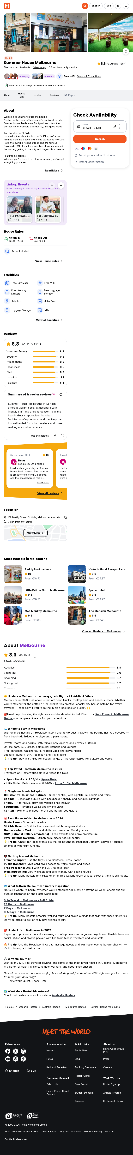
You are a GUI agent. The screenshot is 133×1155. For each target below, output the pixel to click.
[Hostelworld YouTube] (7, 1059)
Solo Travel (81, 1084)
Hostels (51, 1050)
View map (39, 67)
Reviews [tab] (54, 95)
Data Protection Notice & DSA (21, 1131)
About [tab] (7, 95)
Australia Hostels (63, 995)
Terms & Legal (48, 1131)
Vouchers (76, 1131)
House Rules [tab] (21, 95)
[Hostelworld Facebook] (7, 1051)
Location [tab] (37, 95)
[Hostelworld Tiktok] (23, 1059)
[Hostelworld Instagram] (23, 1051)
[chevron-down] (35, 658)
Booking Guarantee (85, 1067)
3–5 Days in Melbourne (19, 912)
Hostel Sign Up (111, 1084)
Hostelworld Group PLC (113, 1050)
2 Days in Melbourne (17, 908)
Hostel (8, 58)
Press (106, 1058)
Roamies (79, 1101)
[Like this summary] (55, 436)
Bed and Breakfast (57, 1067)
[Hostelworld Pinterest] (15, 1059)
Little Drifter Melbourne (71, 783)
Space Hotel (49, 779)
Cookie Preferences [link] (16, 1139)
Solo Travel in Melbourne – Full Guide (29, 900)
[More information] (61, 394)
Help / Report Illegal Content (58, 1093)
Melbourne (11, 67)
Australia (24, 67)
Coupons (64, 1131)
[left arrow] (52, 185)
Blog (77, 1058)
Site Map (109, 1131)
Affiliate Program (112, 1092)
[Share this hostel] (126, 51)
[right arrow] (61, 185)
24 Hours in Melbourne (19, 904)
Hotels (50, 1058)
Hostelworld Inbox (113, 1101)
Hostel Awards (83, 1075)
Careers (107, 1067)
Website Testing (93, 1131)
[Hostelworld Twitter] (15, 1051)
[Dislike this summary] (63, 436)
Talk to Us (52, 1084)
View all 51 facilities (89, 76)
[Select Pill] (85, 6)
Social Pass (81, 1050)
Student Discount (84, 1092)
